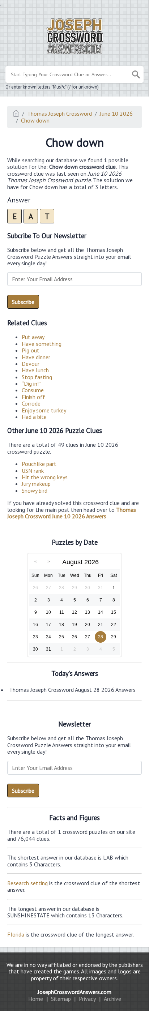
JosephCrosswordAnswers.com (74, 991)
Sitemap (61, 998)
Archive (112, 998)
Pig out (30, 350)
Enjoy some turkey (44, 410)
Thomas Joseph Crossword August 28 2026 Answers (72, 689)
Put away (33, 336)
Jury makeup (36, 483)
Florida (15, 934)
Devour (30, 363)
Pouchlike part (39, 463)
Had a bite (34, 416)
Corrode (31, 403)
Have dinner (36, 357)
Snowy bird (34, 490)
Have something (41, 343)
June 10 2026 (116, 113)
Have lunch (35, 370)
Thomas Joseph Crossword (59, 113)
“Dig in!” (31, 383)
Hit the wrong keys (45, 477)
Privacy (87, 998)
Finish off (33, 396)
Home (35, 998)
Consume (33, 390)
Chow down (35, 120)
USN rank (33, 470)
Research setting (27, 883)
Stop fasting (37, 377)
